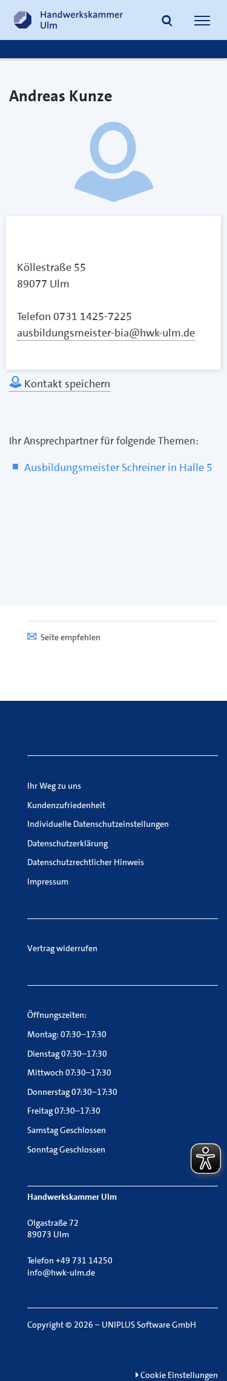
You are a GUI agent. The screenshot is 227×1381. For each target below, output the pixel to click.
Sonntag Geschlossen (66, 1149)
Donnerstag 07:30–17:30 (72, 1091)
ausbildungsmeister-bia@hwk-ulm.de (106, 333)
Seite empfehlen (70, 637)
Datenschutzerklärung (67, 843)
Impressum (47, 881)
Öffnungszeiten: (57, 1014)
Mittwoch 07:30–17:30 (69, 1072)
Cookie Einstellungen (178, 1374)
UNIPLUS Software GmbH (149, 1324)
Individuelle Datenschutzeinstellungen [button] (98, 823)
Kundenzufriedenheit (66, 805)
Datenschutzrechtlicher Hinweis (85, 862)
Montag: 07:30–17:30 (67, 1034)
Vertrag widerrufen (62, 948)
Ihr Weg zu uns (54, 785)
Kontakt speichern (66, 383)
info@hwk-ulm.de (61, 1272)
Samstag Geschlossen (66, 1130)
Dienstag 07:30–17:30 (67, 1053)
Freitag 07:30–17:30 (63, 1110)
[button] (167, 22)
